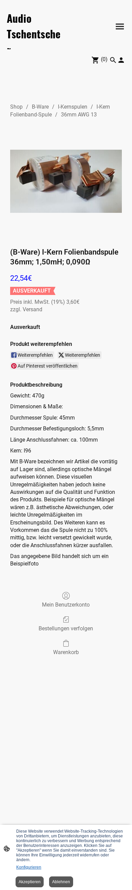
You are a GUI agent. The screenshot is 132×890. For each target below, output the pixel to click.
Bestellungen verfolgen (66, 628)
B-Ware (40, 107)
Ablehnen (61, 881)
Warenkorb (66, 652)
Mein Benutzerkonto (66, 604)
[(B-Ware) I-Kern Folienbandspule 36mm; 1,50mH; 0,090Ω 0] (66, 181)
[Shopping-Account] (121, 60)
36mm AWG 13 (79, 114)
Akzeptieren (30, 881)
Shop (16, 107)
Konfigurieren (28, 867)
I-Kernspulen (72, 107)
